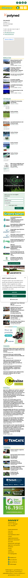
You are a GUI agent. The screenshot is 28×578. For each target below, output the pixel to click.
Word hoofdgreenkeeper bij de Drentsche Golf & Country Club (17, 253)
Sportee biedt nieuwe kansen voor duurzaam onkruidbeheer (17, 456)
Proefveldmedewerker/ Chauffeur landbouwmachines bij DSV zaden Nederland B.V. (16, 219)
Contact (10, 536)
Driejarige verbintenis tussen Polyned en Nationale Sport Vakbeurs (16, 69)
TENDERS (6, 346)
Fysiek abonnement (13, 529)
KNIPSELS (6, 387)
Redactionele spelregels (14, 543)
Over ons (10, 531)
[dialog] (14, 289)
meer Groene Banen (14, 263)
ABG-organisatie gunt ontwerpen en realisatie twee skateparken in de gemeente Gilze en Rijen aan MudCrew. (12, 361)
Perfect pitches (14, 111)
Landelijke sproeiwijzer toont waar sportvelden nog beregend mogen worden (17, 468)
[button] (14, 299)
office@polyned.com (9, 32)
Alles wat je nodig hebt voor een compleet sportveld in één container (17, 165)
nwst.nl (18, 575)
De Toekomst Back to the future (16, 91)
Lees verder (11, 289)
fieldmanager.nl (9, 570)
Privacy (10, 548)
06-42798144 (13, 562)
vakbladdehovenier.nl (8, 573)
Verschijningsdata (12, 553)
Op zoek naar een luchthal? (17, 74)
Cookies (10, 550)
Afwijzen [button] (14, 296)
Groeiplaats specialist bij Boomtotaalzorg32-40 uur (16, 258)
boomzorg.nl (18, 571)
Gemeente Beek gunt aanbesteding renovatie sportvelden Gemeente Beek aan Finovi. (13, 356)
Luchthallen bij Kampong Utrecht (16, 85)
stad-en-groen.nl (10, 571)
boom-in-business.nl (19, 573)
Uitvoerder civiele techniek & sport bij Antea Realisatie (17, 235)
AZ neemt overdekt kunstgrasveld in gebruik (16, 80)
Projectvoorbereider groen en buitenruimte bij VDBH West (17, 240)
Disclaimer (10, 546)
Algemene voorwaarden (14, 545)
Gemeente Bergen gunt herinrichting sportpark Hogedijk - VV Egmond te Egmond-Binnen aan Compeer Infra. (12, 367)
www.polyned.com (9, 34)
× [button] (24, 277)
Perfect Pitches (14, 132)
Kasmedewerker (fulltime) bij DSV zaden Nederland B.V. (17, 225)
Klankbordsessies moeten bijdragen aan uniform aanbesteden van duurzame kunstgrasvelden (17, 309)
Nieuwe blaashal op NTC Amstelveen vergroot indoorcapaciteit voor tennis (16, 62)
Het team (10, 541)
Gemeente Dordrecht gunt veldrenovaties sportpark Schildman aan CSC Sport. (13, 372)
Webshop (10, 533)
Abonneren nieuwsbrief (13, 540)
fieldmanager (13, 564)
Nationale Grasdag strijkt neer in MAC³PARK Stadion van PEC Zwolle (16, 317)
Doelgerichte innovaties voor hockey (16, 101)
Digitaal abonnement (13, 538)
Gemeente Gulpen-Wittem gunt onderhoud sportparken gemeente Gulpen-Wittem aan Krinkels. (14, 350)
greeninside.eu (11, 575)
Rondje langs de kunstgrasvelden (14, 473)
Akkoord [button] (14, 292)
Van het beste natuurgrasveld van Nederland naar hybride (16, 462)
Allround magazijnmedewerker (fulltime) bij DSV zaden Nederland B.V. (16, 246)
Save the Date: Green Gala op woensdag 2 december (17, 321)
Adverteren (11, 552)
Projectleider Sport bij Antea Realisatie (17, 230)
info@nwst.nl (13, 557)
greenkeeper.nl (18, 570)
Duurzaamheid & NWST (14, 534)
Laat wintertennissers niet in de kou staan (16, 122)
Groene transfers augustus (17, 449)
